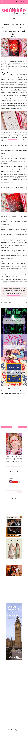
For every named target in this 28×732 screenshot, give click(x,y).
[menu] (2, 2)
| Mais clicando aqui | (16, 463)
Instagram (23, 393)
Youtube (3, 394)
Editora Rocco (4, 64)
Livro (10, 302)
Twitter (12, 394)
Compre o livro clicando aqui (13, 295)
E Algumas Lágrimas (12, 139)
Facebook (8, 394)
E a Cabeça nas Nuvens (15, 137)
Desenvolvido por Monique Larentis (14, 730)
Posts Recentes (6, 426)
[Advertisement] (14, 589)
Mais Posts (22, 426)
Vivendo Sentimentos (15, 729)
